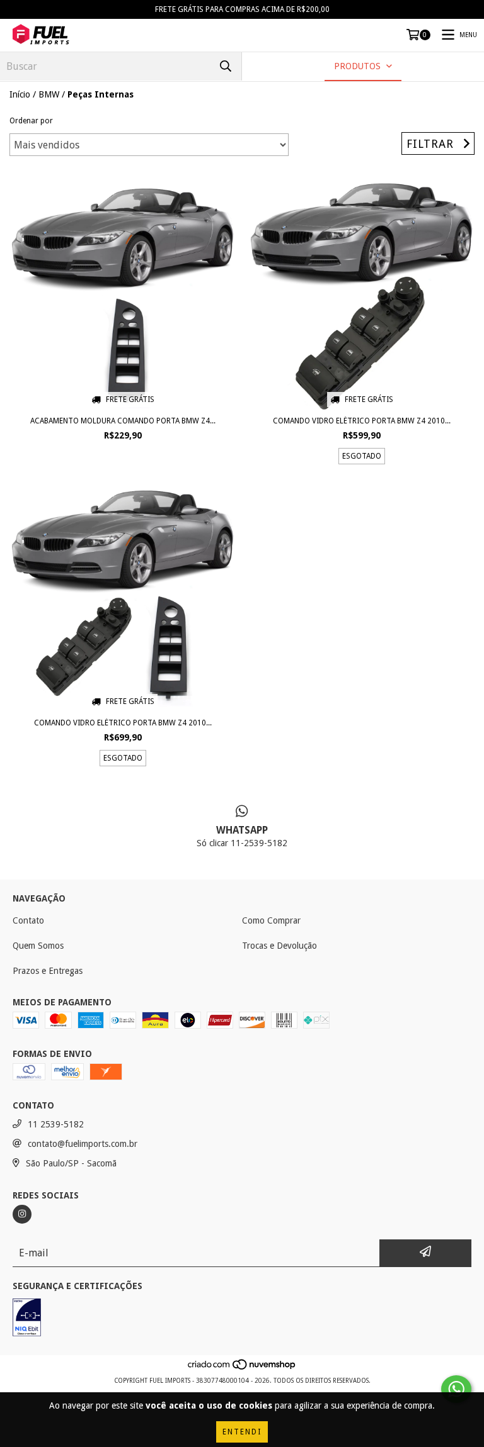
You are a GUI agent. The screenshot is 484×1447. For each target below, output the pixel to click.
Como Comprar (271, 920)
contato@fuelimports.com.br (82, 1144)
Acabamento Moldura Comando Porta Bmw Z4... (123, 420)
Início (19, 94)
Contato (28, 920)
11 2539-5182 (56, 1124)
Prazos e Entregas (48, 971)
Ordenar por (31, 120)
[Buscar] (226, 66)
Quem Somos (38, 946)
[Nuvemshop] (242, 1368)
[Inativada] (27, 1319)
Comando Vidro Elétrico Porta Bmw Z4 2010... (362, 420)
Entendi (242, 1431)
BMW (48, 94)
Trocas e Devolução (279, 946)
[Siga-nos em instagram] (22, 1214)
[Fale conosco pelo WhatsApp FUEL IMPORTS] (456, 1389)
